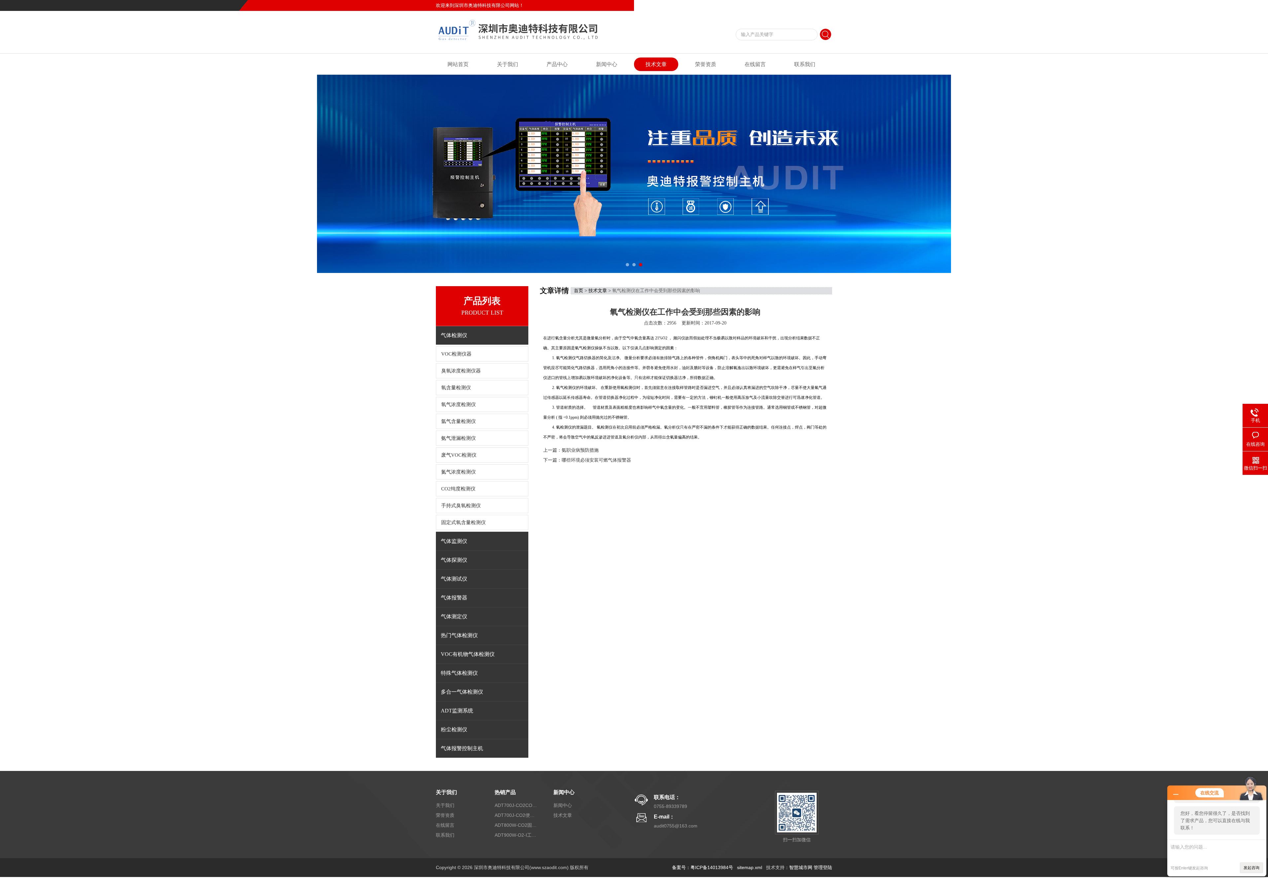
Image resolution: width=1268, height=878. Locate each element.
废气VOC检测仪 (458, 455)
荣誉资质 (705, 64)
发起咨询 (1251, 867)
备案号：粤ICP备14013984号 (702, 867)
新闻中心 (606, 64)
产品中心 (557, 64)
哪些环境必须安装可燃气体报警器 (596, 460)
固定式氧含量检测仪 (463, 522)
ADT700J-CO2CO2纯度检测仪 (516, 805)
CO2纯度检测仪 (458, 488)
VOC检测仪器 (456, 354)
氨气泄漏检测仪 (458, 438)
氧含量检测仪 (456, 387)
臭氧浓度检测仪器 (461, 370)
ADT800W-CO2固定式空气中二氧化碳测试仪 (516, 825)
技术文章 (656, 64)
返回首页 (778, 5)
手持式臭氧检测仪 (461, 505)
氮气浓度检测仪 (458, 472)
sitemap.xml (749, 867)
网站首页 (458, 64)
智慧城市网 (800, 867)
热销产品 (505, 792)
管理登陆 (823, 867)
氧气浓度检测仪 (458, 404)
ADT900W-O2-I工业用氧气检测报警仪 (516, 835)
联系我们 (823, 5)
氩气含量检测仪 (458, 421)
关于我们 (507, 64)
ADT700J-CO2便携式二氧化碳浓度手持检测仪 (516, 815)
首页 (578, 290)
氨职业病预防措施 (580, 450)
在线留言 (800, 5)
